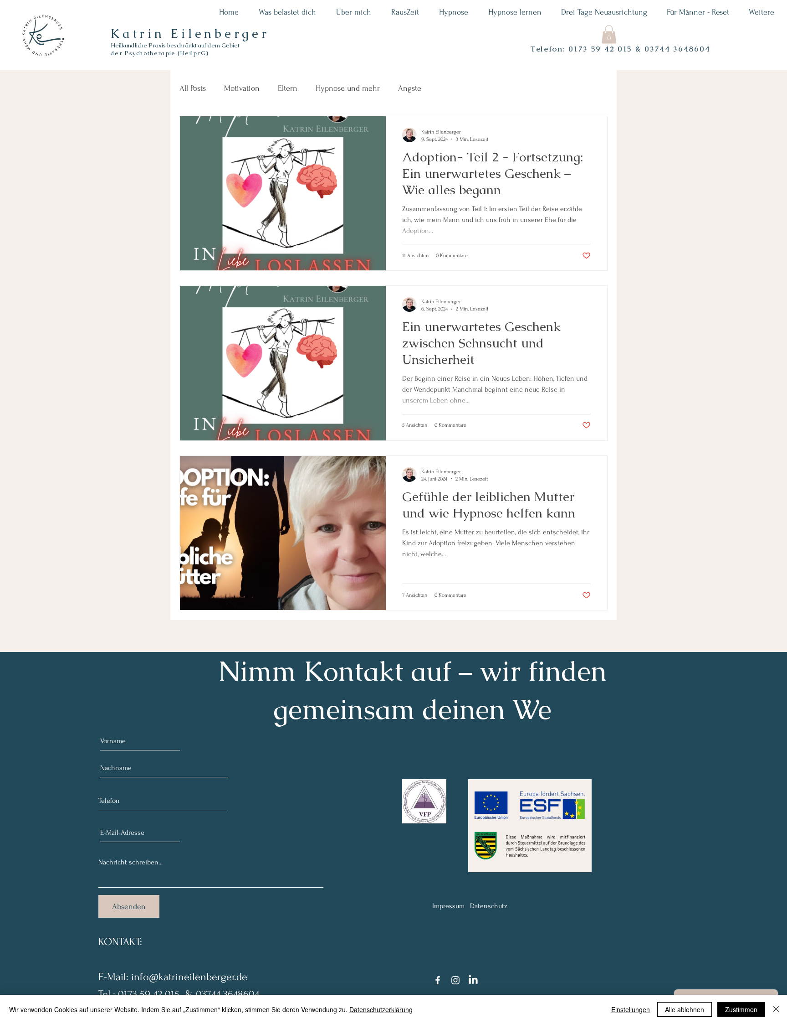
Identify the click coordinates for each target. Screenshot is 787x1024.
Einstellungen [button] (630, 1009)
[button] (609, 34)
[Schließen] (776, 1009)
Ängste (409, 88)
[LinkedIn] (473, 980)
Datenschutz (488, 906)
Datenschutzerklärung (381, 1009)
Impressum (448, 906)
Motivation (242, 88)
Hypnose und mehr (348, 88)
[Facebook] (437, 980)
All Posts (192, 88)
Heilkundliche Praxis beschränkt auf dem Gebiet (175, 45)
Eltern (287, 88)
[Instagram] (455, 980)
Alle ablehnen (684, 1009)
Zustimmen (741, 1009)
